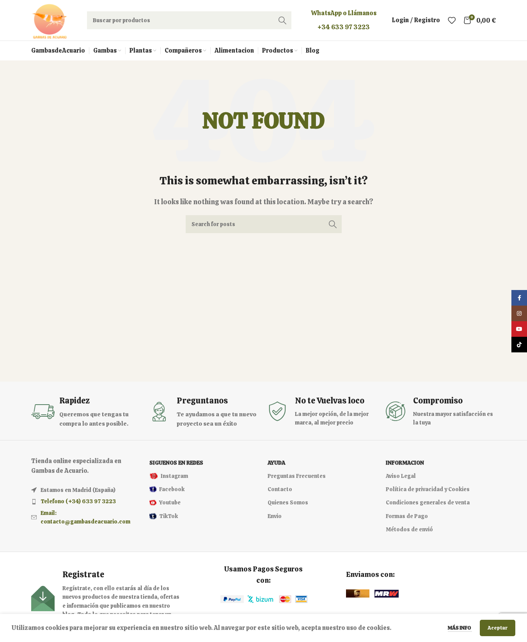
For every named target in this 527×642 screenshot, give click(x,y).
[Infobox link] (86, 411)
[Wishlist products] (452, 20)
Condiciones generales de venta (428, 502)
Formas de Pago (407, 516)
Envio (275, 516)
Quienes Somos (288, 502)
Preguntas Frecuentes (297, 475)
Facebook (172, 489)
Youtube (170, 502)
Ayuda (276, 462)
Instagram (174, 475)
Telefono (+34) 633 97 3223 (78, 501)
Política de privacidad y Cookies (428, 489)
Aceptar (497, 627)
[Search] (282, 20)
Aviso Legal (401, 475)
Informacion (405, 462)
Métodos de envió (409, 529)
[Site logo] (49, 20)
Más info (460, 627)
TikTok (168, 516)
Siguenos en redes (176, 462)
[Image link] (232, 599)
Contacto (280, 489)
